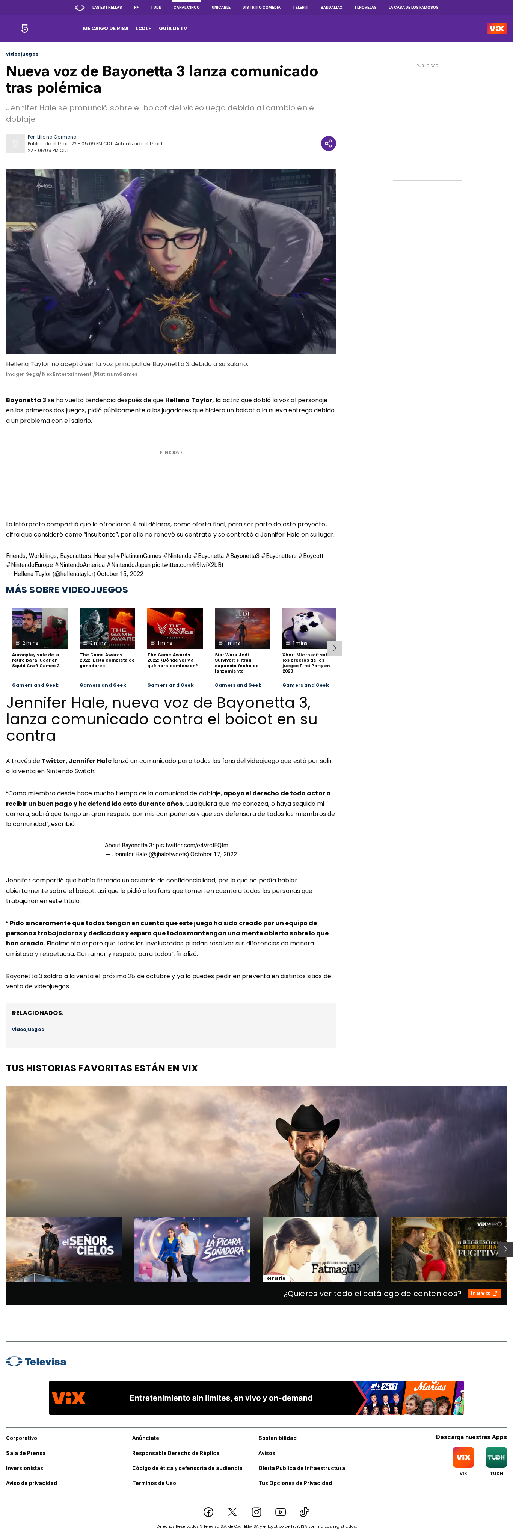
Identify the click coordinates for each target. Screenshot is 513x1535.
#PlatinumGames (138, 555)
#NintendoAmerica (79, 564)
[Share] (328, 143)
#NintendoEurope (29, 564)
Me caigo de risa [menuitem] (105, 28)
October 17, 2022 (213, 854)
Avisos (266, 1453)
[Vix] (497, 28)
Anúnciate (145, 1438)
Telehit (301, 7)
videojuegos (22, 54)
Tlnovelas (365, 7)
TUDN (156, 7)
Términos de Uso (154, 1483)
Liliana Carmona (57, 137)
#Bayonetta (208, 555)
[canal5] (24, 28)
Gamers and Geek (35, 685)
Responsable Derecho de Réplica (176, 1453)
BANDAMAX (331, 7)
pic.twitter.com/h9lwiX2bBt (187, 564)
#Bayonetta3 (242, 555)
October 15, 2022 (120, 574)
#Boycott (310, 555)
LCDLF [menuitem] (143, 28)
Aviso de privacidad (31, 1483)
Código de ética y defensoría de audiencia (187, 1468)
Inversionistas (24, 1468)
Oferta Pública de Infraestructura (301, 1468)
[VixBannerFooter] (256, 1398)
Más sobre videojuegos (67, 590)
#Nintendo (177, 555)
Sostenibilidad (277, 1438)
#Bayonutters (279, 555)
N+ (136, 7)
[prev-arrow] (1, 1249)
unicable (221, 7)
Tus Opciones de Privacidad (295, 1483)
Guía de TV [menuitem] (173, 28)
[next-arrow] (334, 648)
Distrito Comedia (262, 7)
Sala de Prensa (26, 1453)
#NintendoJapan (128, 564)
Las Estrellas (107, 7)
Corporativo (21, 1438)
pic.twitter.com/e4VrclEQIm (192, 845)
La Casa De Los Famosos (414, 7)
